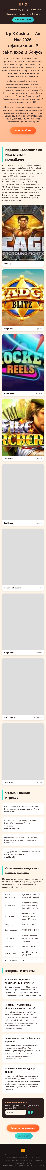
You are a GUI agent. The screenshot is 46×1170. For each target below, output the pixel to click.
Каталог (13, 10)
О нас (6, 10)
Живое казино (36, 10)
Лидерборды (23, 10)
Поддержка (11, 14)
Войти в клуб (24, 1136)
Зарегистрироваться (23, 1127)
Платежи (36, 14)
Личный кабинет (23, 19)
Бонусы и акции (24, 14)
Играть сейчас (23, 130)
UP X (23, 4)
